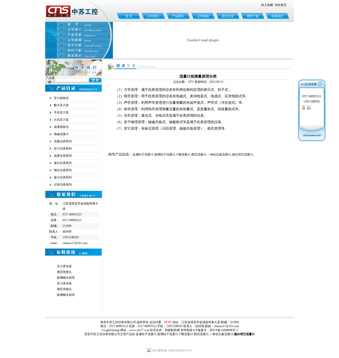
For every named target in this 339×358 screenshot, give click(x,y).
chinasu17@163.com (226, 326)
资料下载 (253, 16)
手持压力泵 (61, 112)
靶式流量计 (198, 154)
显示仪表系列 (63, 177)
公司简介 (153, 16)
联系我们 (277, 16)
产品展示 (178, 16)
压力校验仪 (61, 98)
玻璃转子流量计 (164, 154)
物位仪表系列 (63, 170)
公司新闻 (203, 16)
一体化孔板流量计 (219, 154)
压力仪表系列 (63, 148)
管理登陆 (186, 330)
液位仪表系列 (63, 163)
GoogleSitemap (111, 330)
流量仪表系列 (63, 141)
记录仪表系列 (63, 184)
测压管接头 (64, 272)
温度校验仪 (61, 127)
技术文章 (228, 16)
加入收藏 (267, 5)
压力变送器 (64, 266)
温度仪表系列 (63, 155)
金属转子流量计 (143, 154)
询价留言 (281, 5)
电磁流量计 (61, 134)
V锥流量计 (183, 154)
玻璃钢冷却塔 (66, 277)
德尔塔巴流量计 (242, 154)
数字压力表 (61, 105)
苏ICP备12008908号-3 (224, 330)
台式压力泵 (61, 119)
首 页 (128, 16)
